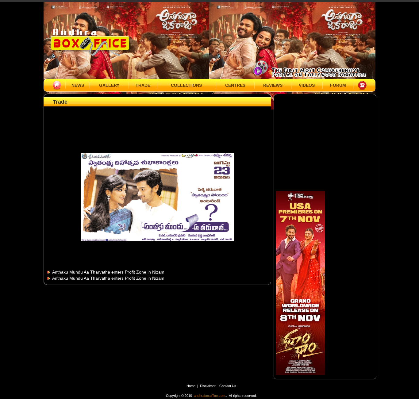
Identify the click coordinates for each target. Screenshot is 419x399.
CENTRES (235, 85)
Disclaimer (208, 386)
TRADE (143, 85)
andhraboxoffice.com (209, 395)
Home (190, 386)
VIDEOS (307, 85)
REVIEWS (273, 85)
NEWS (77, 85)
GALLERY (109, 85)
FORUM (338, 85)
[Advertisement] (157, 122)
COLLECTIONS (186, 85)
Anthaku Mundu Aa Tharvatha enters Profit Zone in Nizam (108, 272)
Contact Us (227, 386)
